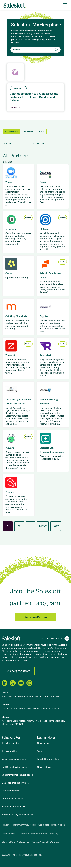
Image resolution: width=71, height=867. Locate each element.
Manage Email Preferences (15, 842)
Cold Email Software (12, 798)
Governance (43, 743)
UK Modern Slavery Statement (32, 833)
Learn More (15, 107)
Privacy (5, 824)
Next (43, 526)
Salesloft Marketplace (48, 758)
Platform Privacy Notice (24, 824)
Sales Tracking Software (14, 758)
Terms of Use (8, 833)
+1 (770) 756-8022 (18, 671)
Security (41, 751)
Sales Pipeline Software (13, 806)
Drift (41, 131)
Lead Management (11, 790)
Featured (18, 88)
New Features (44, 766)
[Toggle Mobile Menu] (65, 4)
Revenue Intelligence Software (17, 814)
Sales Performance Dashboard (17, 774)
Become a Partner (35, 617)
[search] (35, 50)
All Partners (11, 131)
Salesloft (28, 131)
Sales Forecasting (10, 743)
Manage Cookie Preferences (45, 842)
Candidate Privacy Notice (51, 824)
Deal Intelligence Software (15, 782)
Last (55, 526)
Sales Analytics (9, 751)
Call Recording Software (14, 766)
